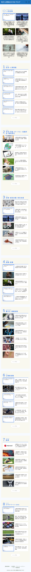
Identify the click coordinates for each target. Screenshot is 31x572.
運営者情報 (7, 566)
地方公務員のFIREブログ (10, 2)
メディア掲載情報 (16, 567)
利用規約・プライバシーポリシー (18, 566)
